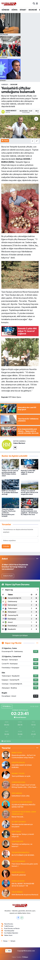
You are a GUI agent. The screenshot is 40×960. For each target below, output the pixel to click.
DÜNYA (14, 10)
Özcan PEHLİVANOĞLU (20, 852)
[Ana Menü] (37, 3)
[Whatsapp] (22, 917)
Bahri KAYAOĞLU (18, 872)
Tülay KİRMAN (17, 892)
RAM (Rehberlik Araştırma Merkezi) (25, 895)
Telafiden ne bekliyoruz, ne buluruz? (22, 845)
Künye (5, 941)
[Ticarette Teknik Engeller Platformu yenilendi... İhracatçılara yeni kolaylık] (10, 503)
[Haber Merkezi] (7, 444)
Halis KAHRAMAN (18, 861)
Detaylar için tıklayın (20, 635)
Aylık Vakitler (7, 741)
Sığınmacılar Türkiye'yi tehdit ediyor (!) (23, 835)
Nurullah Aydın (18, 881)
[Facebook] (18, 917)
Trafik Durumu (8, 926)
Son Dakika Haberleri (11, 933)
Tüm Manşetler (9, 930)
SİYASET (23, 10)
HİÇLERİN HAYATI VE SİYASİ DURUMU (22, 766)
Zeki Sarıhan (17, 793)
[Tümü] (37, 559)
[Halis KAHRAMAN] (6, 864)
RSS (9, 951)
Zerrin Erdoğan (18, 782)
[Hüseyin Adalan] (6, 765)
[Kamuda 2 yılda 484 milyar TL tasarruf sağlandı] (29, 464)
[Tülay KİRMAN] (6, 893)
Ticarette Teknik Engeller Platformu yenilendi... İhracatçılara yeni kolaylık (8, 513)
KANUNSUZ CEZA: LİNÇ (21, 796)
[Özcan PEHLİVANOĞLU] (6, 854)
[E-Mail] (15, 447)
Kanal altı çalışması (19, 875)
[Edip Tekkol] (6, 834)
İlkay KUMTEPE (17, 841)
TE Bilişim (25, 957)
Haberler (4, 84)
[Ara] (34, 3)
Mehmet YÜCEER (18, 773)
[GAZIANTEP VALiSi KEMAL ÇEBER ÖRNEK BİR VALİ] (6, 814)
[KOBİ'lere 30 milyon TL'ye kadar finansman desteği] (10, 484)
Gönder (6, 546)
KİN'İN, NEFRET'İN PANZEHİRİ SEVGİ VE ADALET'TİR (23, 885)
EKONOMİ (33, 10)
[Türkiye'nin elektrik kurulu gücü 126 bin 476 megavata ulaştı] (29, 484)
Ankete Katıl (8, 576)
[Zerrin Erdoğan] (6, 785)
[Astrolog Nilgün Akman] (6, 804)
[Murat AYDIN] (6, 755)
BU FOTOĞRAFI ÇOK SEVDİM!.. (23, 855)
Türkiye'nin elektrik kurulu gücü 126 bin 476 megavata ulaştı (29, 492)
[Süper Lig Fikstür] (37, 643)
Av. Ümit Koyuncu (19, 822)
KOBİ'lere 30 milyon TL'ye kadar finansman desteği (10, 492)
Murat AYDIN (17, 752)
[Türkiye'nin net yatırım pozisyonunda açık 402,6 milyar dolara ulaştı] (10, 464)
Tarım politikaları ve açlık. (21, 776)
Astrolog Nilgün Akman (22, 802)
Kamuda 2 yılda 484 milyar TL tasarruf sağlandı (28, 472)
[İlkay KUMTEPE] (6, 844)
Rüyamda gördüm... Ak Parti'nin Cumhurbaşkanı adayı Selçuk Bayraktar (24, 756)
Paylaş (6, 140)
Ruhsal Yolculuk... (18, 817)
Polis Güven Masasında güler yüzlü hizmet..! (25, 865)
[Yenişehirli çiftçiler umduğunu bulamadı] (20, 126)
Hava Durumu (8, 924)
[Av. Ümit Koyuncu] (6, 824)
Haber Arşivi (8, 935)
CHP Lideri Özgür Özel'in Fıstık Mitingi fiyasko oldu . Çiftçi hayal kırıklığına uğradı (24, 786)
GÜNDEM (5, 10)
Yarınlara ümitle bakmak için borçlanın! (22, 825)
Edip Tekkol (16, 831)
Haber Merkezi (19, 443)
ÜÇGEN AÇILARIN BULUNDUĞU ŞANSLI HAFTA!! (23, 806)
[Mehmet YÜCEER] (6, 775)
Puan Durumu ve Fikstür (12, 928)
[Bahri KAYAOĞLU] (6, 873)
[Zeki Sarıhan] (6, 794)
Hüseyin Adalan (18, 762)
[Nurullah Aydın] (6, 883)
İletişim (13, 941)
